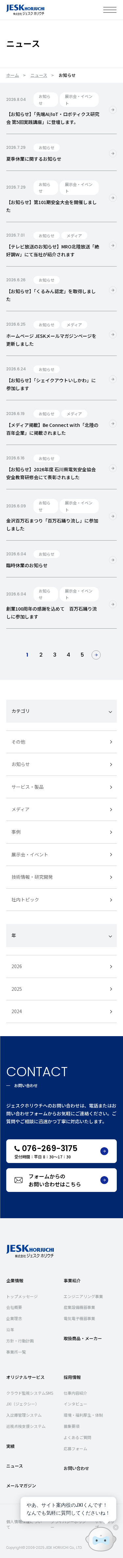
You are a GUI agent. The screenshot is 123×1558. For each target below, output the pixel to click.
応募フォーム (75, 1448)
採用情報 (72, 1377)
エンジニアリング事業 (83, 1296)
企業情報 (14, 1280)
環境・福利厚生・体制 (83, 1415)
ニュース (39, 75)
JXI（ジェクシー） (22, 1404)
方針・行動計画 (20, 1340)
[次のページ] (96, 655)
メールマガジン (21, 1485)
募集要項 (71, 1426)
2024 (16, 1011)
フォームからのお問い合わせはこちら (55, 1180)
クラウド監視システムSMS (29, 1393)
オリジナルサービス (25, 1377)
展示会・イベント (29, 854)
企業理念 (14, 1318)
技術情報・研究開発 (32, 876)
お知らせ (20, 764)
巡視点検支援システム (26, 1426)
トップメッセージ (22, 1296)
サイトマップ (104, 1524)
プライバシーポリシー (68, 1524)
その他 (18, 741)
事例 (16, 831)
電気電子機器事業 (79, 1318)
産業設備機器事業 (79, 1307)
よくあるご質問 (77, 1437)
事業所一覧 (16, 1352)
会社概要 (14, 1307)
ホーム (12, 75)
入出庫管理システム (24, 1415)
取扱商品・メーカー (83, 1338)
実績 (10, 1446)
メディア (20, 809)
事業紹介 (72, 1280)
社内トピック (25, 899)
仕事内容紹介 (75, 1393)
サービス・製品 (27, 786)
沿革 (10, 1329)
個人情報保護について (24, 1524)
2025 (16, 989)
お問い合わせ (76, 1468)
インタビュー (75, 1404)
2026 (16, 966)
